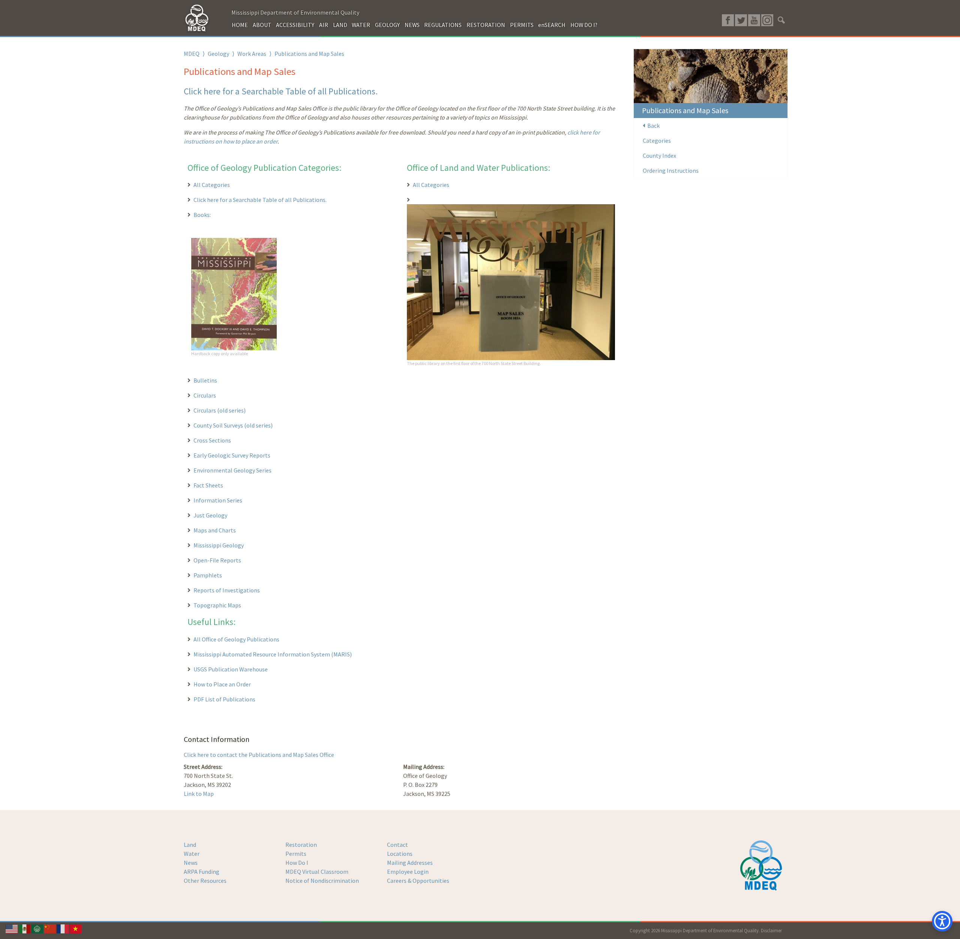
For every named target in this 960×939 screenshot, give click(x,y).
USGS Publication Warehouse (231, 669)
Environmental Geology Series (233, 470)
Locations (399, 853)
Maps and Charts (215, 530)
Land (190, 844)
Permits (295, 853)
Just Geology (210, 515)
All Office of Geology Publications (236, 639)
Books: (202, 214)
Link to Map (199, 793)
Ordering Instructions (671, 170)
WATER (361, 24)
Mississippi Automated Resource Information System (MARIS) (273, 654)
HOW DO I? (583, 24)
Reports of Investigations (227, 590)
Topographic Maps (217, 605)
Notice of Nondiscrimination (322, 880)
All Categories (212, 184)
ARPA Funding (201, 871)
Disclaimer (771, 930)
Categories (657, 140)
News (191, 862)
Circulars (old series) (220, 410)
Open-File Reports (217, 560)
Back (652, 125)
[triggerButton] (942, 921)
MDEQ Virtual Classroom (316, 871)
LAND (340, 24)
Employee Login (408, 871)
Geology (218, 53)
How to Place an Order (222, 684)
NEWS (412, 24)
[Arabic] (37, 928)
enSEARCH (552, 24)
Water (192, 853)
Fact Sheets (208, 485)
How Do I (296, 862)
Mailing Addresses (410, 862)
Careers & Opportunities (418, 880)
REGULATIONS (443, 24)
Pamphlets (208, 575)
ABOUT (262, 24)
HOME (240, 24)
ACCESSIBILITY (295, 24)
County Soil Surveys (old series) (233, 425)
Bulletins (205, 380)
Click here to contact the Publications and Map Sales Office (259, 754)
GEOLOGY (387, 24)
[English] (12, 928)
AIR (323, 24)
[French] (63, 928)
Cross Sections (212, 440)
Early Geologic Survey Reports (232, 455)
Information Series (218, 500)
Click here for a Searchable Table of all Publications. (281, 91)
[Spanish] (24, 928)
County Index (659, 155)
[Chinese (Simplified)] (50, 928)
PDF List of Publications (224, 699)
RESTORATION (485, 24)
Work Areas (251, 53)
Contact (397, 844)
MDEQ (192, 53)
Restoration (301, 844)
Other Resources (205, 880)
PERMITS (522, 24)
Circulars (205, 395)
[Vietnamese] (75, 928)
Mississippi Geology (219, 545)
